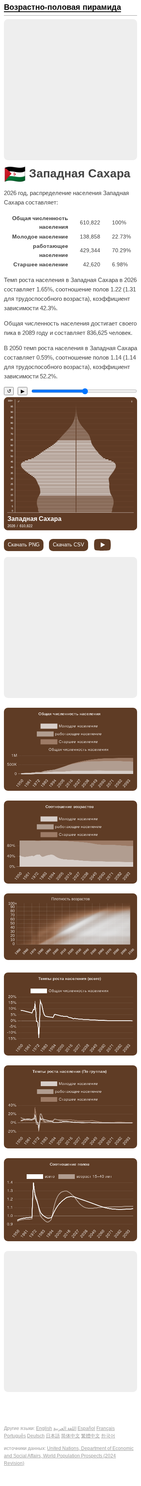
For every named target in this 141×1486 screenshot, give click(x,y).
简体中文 (70, 1436)
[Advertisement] (70, 89)
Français (105, 1428)
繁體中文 (90, 1436)
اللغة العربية (64, 1428)
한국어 (108, 1436)
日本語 (53, 1436)
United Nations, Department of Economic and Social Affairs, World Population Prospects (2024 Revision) (69, 1456)
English (44, 1428)
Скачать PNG (24, 545)
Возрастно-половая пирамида (62, 7)
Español (86, 1428)
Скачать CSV (68, 545)
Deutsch (36, 1436)
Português (15, 1436)
